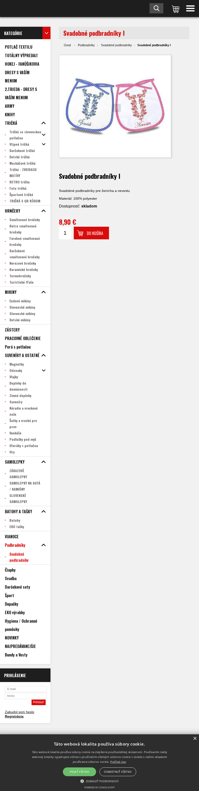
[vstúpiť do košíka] (175, 8)
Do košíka (95, 233)
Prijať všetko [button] (80, 771)
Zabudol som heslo (19, 712)
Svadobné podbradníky (116, 45)
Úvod (67, 45)
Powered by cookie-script (99, 787)
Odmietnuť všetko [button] (118, 771)
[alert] (99, 762)
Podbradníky (86, 45)
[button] (99, 781)
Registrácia (14, 716)
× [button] (195, 738)
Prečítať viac (118, 762)
